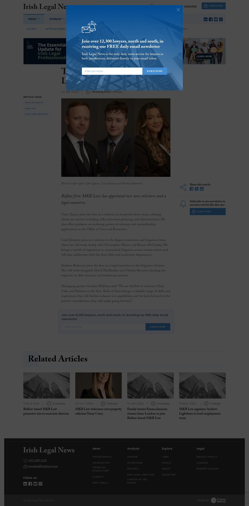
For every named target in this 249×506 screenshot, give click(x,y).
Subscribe (155, 71)
